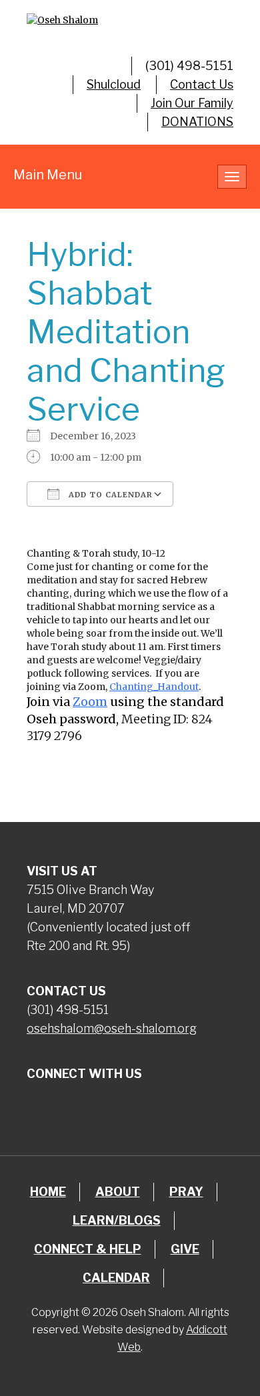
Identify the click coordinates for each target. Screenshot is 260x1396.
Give (185, 1249)
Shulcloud (114, 84)
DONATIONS (197, 122)
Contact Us (201, 84)
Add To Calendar (109, 494)
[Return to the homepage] (130, 20)
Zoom (90, 701)
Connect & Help (87, 1249)
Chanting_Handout (154, 687)
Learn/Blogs (117, 1220)
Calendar (116, 1278)
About (117, 1192)
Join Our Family (192, 103)
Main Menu (47, 175)
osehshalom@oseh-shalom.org (112, 1028)
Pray (186, 1192)
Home (48, 1192)
